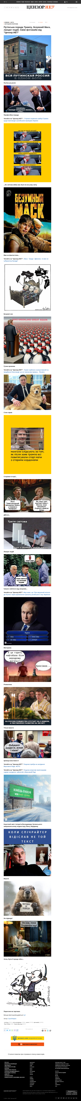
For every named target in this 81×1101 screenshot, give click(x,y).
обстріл (57, 1071)
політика (8, 1022)
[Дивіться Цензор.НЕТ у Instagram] (69, 1098)
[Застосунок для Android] (14, 7)
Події (22, 1)
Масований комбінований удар (62, 1068)
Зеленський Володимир (60, 1072)
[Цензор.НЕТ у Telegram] (9, 7)
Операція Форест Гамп (60, 1062)
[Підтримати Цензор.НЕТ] (27, 1044)
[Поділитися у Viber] (15, 1030)
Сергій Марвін (12, 1018)
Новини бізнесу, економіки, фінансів (15, 1077)
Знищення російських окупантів (62, 1065)
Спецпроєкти (33, 1081)
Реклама (7, 1068)
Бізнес (44, 1)
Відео (32, 1)
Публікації (49, 1)
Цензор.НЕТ (32, 1062)
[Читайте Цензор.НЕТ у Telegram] (61, 1098)
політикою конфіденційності (49, 1090)
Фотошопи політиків (11, 24)
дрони (56, 1075)
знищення (57, 1078)
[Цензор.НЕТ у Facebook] (5, 7)
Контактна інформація (11, 1063)
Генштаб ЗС (57, 1084)
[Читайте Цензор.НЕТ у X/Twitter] (59, 1098)
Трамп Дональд (20, 1024)
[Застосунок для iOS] (16, 7)
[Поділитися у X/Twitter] (7, 1030)
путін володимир (19, 1022)
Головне (32, 1080)
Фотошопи (32, 1071)
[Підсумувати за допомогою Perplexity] (48, 1030)
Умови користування (10, 1069)
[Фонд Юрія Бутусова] (27, 1038)
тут (24, 1015)
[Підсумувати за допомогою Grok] (50, 1030)
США (56, 1086)
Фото (12, 22)
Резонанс (27, 1)
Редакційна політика (10, 1072)
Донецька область (59, 1081)
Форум (40, 1)
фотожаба (38, 1022)
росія (29, 1022)
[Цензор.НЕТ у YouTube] (11, 7)
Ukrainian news (9, 1075)
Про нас (7, 1062)
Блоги (36, 1)
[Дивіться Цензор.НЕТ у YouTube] (64, 1098)
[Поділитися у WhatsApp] (12, 1030)
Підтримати (8, 1065)
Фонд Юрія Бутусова (10, 1066)
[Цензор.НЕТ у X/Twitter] (7, 7)
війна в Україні (58, 1080)
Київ (56, 1083)
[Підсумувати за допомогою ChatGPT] (43, 1030)
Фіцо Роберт (8, 1024)
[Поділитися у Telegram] (10, 1030)
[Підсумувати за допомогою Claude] (45, 1030)
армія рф (57, 1077)
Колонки (55, 1)
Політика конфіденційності (12, 1071)
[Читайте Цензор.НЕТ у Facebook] (56, 1098)
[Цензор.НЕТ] (40, 7)
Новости (7, 1074)
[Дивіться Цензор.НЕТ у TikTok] (66, 1098)
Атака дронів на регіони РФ (61, 1066)
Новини (18, 1)
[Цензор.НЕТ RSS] (18, 7)
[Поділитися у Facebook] (5, 1030)
